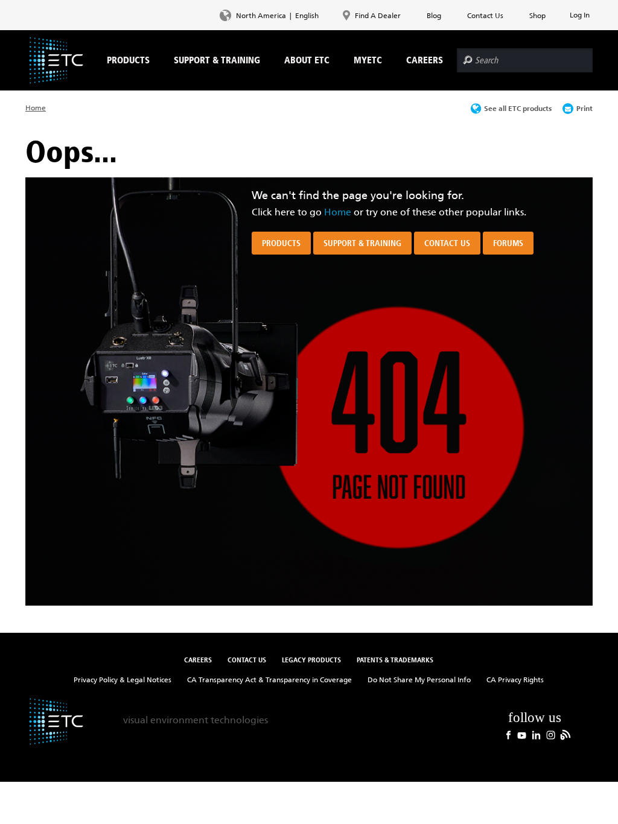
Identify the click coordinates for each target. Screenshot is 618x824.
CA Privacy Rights (515, 679)
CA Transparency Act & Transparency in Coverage (269, 679)
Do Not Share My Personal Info (419, 679)
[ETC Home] (55, 60)
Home (35, 107)
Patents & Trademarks (395, 659)
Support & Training (362, 243)
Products (281, 243)
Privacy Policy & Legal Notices (122, 679)
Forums (508, 243)
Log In (580, 14)
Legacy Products (311, 659)
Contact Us (447, 243)
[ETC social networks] (538, 723)
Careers (198, 659)
